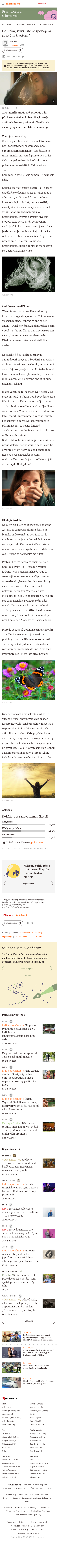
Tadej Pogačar (35, 1418)
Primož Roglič (35, 1421)
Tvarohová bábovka (37, 1444)
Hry (4, 1209)
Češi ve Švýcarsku (9, 1470)
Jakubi (13, 42)
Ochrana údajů (38, 1526)
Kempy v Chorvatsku (10, 1460)
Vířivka (27, 1501)
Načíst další (28, 1321)
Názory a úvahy (11, 1123)
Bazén (21, 1494)
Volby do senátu (8, 1421)
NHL (4, 1451)
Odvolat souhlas (37, 1529)
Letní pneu (25, 1511)
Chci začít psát (27, 969)
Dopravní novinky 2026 (39, 1467)
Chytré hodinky (21, 1515)
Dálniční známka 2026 (39, 1463)
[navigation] (3, 4)
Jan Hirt (33, 1414)
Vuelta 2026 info (36, 1407)
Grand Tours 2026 (37, 1425)
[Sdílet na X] (32, 923)
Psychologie (7, 936)
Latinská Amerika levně (11, 1474)
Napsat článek (28, 884)
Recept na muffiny (37, 1437)
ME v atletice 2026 (9, 1444)
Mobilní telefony (30, 1508)
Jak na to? (28, 975)
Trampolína (44, 1494)
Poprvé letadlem (8, 1463)
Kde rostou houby (10, 1488)
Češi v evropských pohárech (41, 1488)
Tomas (4, 1205)
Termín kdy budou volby (11, 1418)
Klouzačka (16, 1498)
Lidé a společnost (12, 1026)
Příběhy (6, 1275)
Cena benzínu (23, 1488)
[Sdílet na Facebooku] (28, 923)
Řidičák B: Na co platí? (39, 1470)
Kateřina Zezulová (9, 1271)
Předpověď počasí (40, 1485)
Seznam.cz (41, 4)
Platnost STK (35, 1477)
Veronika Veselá (8, 1180)
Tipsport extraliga (9, 1440)
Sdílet (18, 57)
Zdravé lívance (35, 1440)
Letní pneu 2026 (36, 1460)
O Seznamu (23, 1522)
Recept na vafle (36, 1447)
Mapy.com (27, 1485)
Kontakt (25, 1526)
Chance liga (6, 1433)
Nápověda (15, 1526)
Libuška (5, 1247)
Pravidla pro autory (19, 1529)
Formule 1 (6, 1447)
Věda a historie (11, 1160)
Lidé (25, 936)
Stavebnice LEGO (44, 1508)
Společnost (25, 933)
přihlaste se (37, 842)
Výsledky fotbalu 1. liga (10, 1437)
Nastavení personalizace (28, 1533)
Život (31, 936)
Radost (39, 936)
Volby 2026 (6, 1407)
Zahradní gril (47, 1498)
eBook (8, 57)
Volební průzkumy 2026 (11, 1411)
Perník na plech (36, 1451)
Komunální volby (8, 1425)
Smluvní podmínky (39, 1522)
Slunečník (7, 1498)
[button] (28, 88)
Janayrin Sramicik (9, 1296)
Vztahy (18, 936)
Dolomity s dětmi (9, 1477)
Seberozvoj (37, 933)
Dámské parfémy (12, 1511)
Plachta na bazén (32, 1494)
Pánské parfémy (34, 1515)
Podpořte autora (10, 50)
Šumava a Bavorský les (11, 1467)
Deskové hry (36, 1511)
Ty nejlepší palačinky (38, 1433)
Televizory (46, 1511)
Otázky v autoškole (37, 1474)
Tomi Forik (6, 1156)
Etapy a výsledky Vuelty (39, 1411)
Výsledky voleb (7, 1414)
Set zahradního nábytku (31, 1498)
